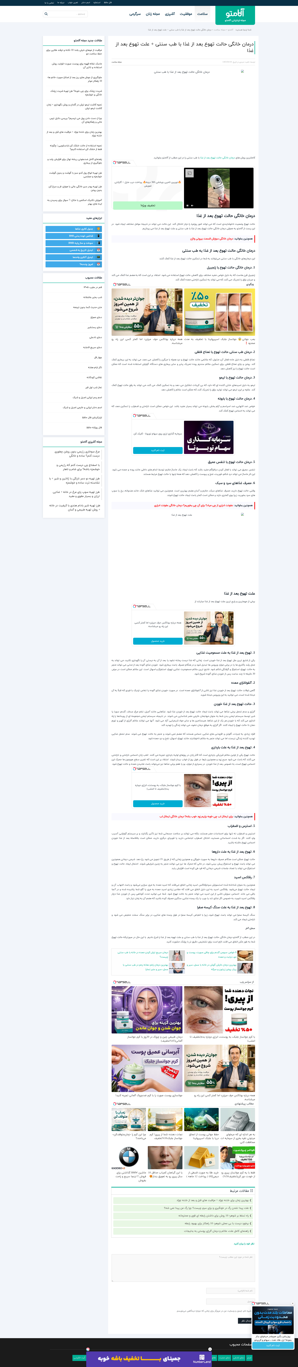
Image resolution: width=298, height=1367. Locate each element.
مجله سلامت (220, 30)
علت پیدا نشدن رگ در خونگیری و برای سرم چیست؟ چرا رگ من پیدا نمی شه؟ (206, 1208)
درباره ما (60, 2)
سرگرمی (135, 14)
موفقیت (186, 14)
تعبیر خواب (73, 2)
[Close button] (210, 1349)
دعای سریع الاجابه (92, 347)
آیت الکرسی (79, 1357)
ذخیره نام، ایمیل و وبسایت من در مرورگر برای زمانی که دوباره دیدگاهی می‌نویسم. (214, 1311)
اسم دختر (85, 2)
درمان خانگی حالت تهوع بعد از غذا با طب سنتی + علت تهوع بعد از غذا (185, 47)
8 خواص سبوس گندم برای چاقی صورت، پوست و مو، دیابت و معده (211, 955)
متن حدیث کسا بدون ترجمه (87, 307)
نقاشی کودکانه (94, 377)
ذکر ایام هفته (95, 367)
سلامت (202, 14)
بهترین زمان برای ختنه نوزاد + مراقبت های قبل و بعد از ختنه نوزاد (213, 1200)
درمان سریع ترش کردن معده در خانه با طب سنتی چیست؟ (143, 955)
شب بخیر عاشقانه (92, 297)
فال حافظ (108, 2)
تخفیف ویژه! (148, 205)
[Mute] (192, 205)
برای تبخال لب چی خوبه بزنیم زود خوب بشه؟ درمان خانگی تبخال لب (196, 816)
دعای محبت (224, 1357)
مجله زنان (153, 14)
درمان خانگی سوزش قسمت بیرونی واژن (211, 239)
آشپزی (170, 14)
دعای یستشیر (95, 327)
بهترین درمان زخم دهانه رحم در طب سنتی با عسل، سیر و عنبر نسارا (145, 967)
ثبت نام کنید (158, 450)
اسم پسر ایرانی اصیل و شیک (87, 397)
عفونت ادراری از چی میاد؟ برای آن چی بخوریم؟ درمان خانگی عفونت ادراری (193, 505)
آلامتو (230, 30)
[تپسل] (114, 162)
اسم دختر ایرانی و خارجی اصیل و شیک (82, 407)
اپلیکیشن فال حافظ (92, 417)
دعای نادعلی (95, 337)
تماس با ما (49, 3)
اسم (249, 1357)
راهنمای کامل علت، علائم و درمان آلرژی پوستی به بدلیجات (216, 1231)
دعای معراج (96, 317)
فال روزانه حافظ (94, 427)
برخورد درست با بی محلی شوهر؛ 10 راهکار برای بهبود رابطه (217, 1223)
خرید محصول (158, 641)
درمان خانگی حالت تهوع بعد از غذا (217, 157)
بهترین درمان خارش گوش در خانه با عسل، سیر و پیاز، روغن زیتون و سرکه (211, 967)
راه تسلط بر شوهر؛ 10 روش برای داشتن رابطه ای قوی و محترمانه (213, 1216)
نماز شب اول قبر (94, 387)
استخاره (96, 2)
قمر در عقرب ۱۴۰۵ (93, 287)
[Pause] (187, 205)
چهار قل (98, 357)
